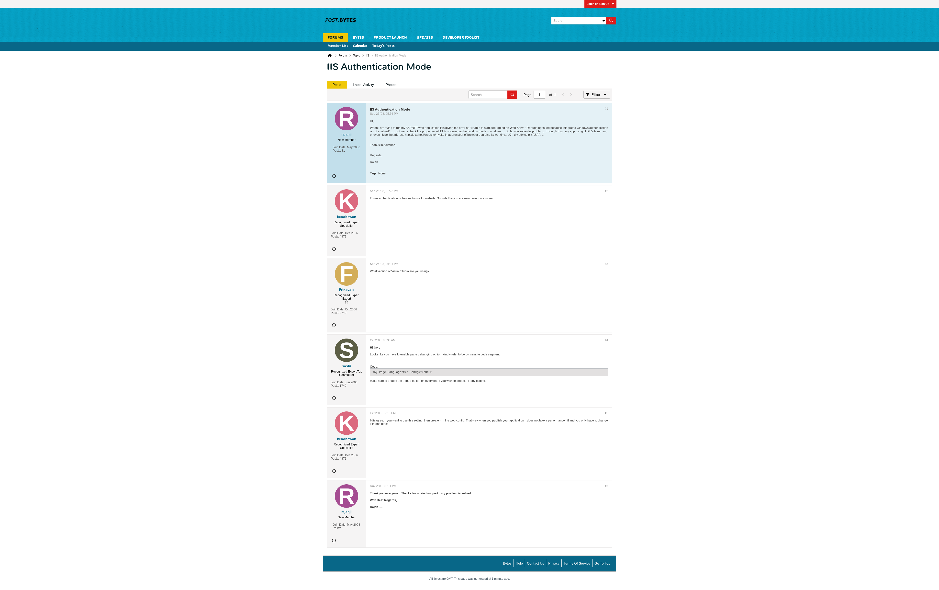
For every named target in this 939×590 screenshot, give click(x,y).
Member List (338, 46)
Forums (335, 37)
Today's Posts (383, 46)
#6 (606, 486)
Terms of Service (577, 563)
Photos (391, 85)
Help (519, 563)
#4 (606, 340)
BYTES (358, 37)
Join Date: (339, 147)
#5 (606, 413)
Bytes (507, 563)
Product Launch (390, 37)
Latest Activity (363, 85)
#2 (606, 191)
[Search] (611, 20)
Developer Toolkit (461, 37)
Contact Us (535, 563)
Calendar (360, 46)
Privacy (553, 563)
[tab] (337, 85)
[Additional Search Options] (603, 20)
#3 (606, 264)
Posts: (337, 150)
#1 (606, 108)
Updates (425, 37)
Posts (337, 85)
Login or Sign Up (598, 4)
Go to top (602, 563)
